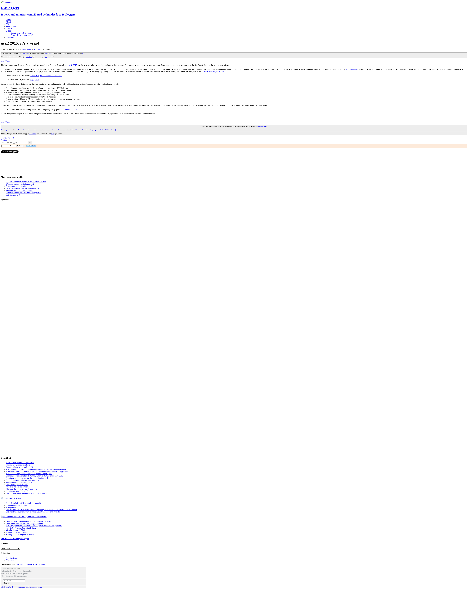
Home (8, 20)
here (83, 53)
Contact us (10, 37)
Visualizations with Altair (15, 530)
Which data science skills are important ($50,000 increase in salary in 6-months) (36, 469)
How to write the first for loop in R (19, 191)
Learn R (9, 28)
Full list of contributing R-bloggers (15, 539)
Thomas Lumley (70, 109)
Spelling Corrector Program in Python (20, 532)
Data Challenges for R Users (17, 485)
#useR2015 (34, 76)
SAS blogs (10, 560)
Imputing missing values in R (17, 491)
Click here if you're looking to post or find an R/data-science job (96, 130)
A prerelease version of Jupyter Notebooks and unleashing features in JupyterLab (37, 471)
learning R (55, 130)
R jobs (8, 31)
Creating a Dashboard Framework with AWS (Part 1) (26, 493)
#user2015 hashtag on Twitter (213, 71)
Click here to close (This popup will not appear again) (21, 587)
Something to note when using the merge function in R (27, 478)
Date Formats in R (13, 195)
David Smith (26, 49)
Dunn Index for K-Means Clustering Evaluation (24, 523)
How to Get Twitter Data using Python (21, 528)
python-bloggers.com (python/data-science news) (27, 517)
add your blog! (11, 26)
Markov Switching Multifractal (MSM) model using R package (30, 474)
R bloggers (38, 49)
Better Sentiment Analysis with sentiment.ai (22, 188)
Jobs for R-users (14, 498)
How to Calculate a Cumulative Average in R (23, 193)
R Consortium (351, 69)
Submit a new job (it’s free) (21, 33)
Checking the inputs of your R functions (21, 489)
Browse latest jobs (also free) (22, 35)
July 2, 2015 (34, 80)
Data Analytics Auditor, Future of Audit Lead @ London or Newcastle (33, 512)
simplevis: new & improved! (17, 487)
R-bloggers (47, 53)
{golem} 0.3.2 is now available (18, 465)
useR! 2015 (72, 65)
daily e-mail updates (23, 130)
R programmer (11, 507)
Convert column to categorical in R (19, 467)
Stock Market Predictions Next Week (20, 463)
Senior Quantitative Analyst (16, 505)
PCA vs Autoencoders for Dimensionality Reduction (26, 182)
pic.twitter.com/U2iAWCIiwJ (51, 76)
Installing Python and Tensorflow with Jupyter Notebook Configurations (34, 526)
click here (29, 57)
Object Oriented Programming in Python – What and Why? (29, 521)
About (8, 22)
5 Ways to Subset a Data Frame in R (20, 184)
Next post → (6, 140)
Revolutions (25, 53)
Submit (6, 583)
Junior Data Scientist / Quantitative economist (23, 503)
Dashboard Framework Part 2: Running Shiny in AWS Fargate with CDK (34, 476)
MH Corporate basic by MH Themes (30, 564)
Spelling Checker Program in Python (20, 534)
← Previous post (7, 138)
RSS (7, 24)
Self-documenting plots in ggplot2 (19, 186)
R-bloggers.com (6, 130)
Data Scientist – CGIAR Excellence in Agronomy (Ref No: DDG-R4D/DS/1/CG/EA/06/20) (41, 510)
